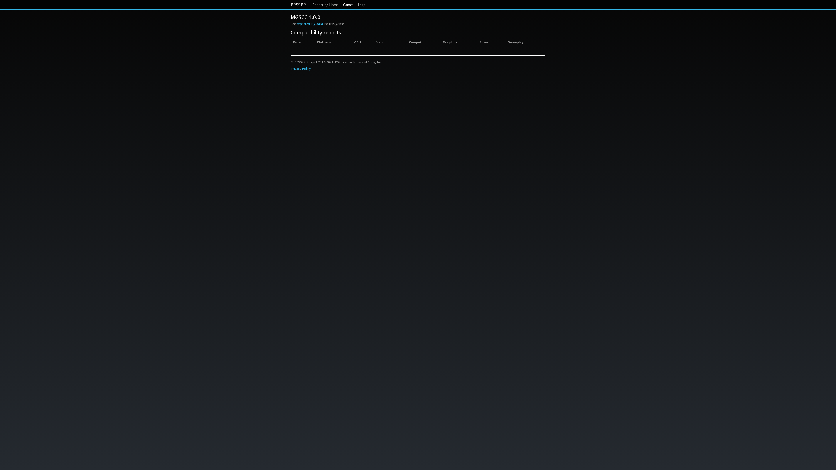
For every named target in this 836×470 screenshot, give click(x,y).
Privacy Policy (301, 69)
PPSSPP (298, 4)
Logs (361, 5)
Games (348, 5)
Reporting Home (326, 5)
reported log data (310, 24)
